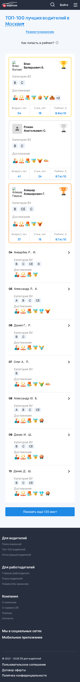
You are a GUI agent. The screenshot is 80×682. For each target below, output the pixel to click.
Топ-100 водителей (13, 549)
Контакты (7, 618)
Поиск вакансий (11, 544)
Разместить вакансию (15, 584)
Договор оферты (14, 670)
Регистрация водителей (16, 554)
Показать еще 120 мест (40, 511)
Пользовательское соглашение (24, 664)
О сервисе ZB (10, 607)
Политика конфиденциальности (24, 675)
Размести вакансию (40, 31)
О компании (9, 602)
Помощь (7, 613)
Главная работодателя (15, 573)
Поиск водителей (12, 578)
